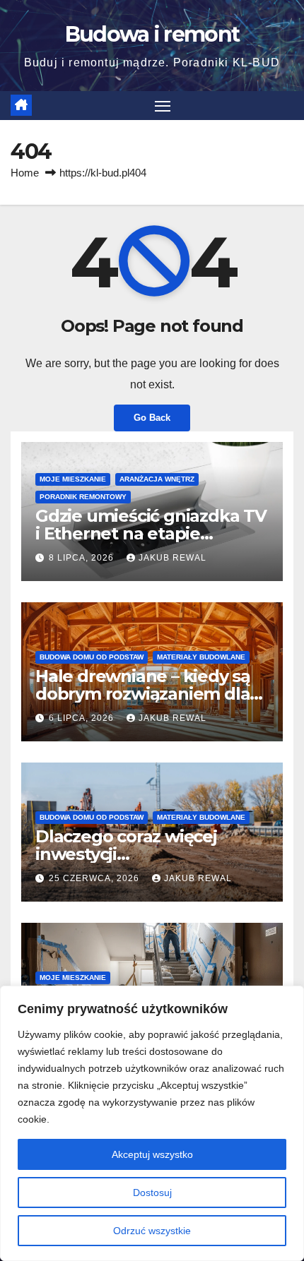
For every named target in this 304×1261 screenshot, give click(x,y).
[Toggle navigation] (162, 106)
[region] (152, 1123)
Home (25, 173)
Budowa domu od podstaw (92, 657)
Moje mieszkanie (73, 479)
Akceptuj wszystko (152, 1154)
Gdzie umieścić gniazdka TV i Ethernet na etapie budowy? (151, 533)
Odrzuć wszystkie (152, 1230)
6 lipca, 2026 (83, 718)
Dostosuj (152, 1192)
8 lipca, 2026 (83, 558)
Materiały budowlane (201, 657)
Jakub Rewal (172, 558)
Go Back (152, 417)
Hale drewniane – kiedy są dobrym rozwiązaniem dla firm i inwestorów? (142, 694)
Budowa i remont (152, 34)
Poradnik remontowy (83, 497)
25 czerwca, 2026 (95, 878)
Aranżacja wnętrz (156, 479)
